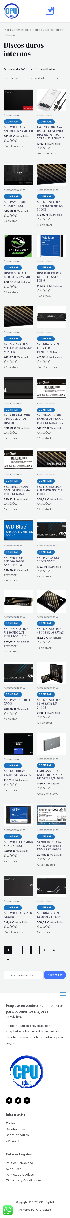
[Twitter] (18, 1100)
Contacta (12, 1140)
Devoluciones (16, 1129)
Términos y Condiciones (23, 1180)
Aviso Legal (14, 1169)
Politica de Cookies (20, 1174)
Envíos (11, 1123)
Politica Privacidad (19, 1163)
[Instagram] (27, 1100)
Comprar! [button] (13, 121)
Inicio (7, 30)
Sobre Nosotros (17, 1135)
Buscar (54, 975)
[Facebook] (9, 1100)
